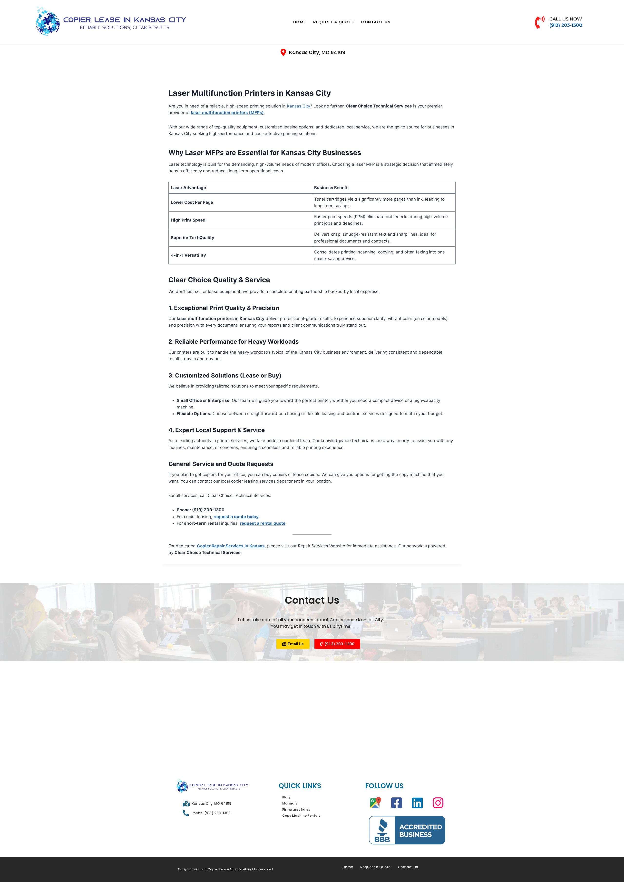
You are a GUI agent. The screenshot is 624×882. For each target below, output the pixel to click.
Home (299, 22)
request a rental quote (262, 523)
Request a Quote (333, 22)
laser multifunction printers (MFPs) (227, 112)
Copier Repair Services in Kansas (231, 545)
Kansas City (298, 106)
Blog (286, 797)
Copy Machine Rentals (301, 815)
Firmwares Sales (296, 809)
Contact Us (375, 22)
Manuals (289, 803)
